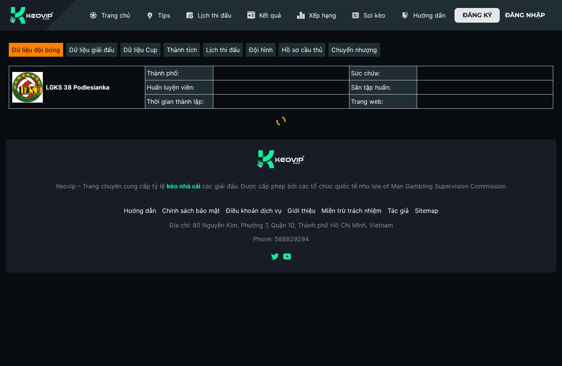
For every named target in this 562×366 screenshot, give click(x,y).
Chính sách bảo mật (191, 210)
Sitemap (427, 210)
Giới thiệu (301, 210)
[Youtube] (287, 257)
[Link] (32, 15)
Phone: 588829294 (281, 239)
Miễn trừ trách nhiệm (352, 210)
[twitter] (274, 257)
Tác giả (398, 210)
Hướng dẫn (140, 210)
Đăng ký (477, 15)
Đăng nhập (525, 15)
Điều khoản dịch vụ (253, 210)
